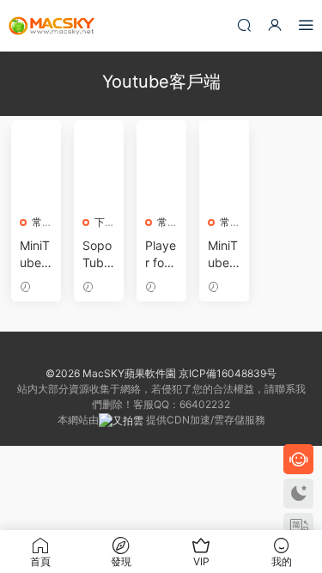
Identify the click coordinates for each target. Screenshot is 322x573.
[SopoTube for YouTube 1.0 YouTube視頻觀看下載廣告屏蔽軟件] (99, 171)
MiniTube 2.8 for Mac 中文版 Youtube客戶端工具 (224, 254)
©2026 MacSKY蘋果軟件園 (111, 373)
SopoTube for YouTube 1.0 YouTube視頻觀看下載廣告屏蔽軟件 (98, 254)
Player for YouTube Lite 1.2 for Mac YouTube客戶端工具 (161, 254)
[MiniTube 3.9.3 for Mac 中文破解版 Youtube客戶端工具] (36, 171)
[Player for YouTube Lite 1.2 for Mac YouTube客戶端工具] (161, 171)
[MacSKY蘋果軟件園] (51, 26)
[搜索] (244, 24)
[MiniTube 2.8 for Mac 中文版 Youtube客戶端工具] (224, 171)
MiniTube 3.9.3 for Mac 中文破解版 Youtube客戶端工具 (36, 254)
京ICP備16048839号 (227, 373)
